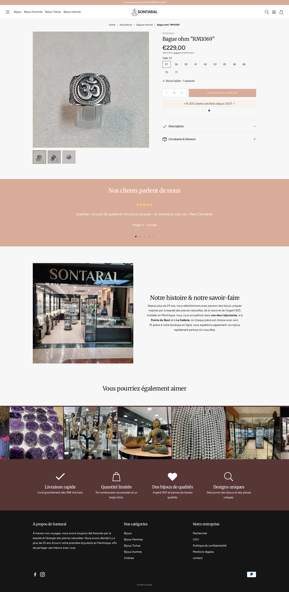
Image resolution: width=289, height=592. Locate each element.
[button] (7, 12)
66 (234, 64)
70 (166, 72)
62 (205, 64)
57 (166, 64)
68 (244, 64)
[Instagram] (42, 574)
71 (176, 72)
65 (224, 64)
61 (196, 64)
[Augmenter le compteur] (182, 93)
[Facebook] (35, 574)
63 (215, 64)
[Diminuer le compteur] (167, 93)
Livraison (177, 53)
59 (185, 64)
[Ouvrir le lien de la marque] (59, 433)
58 (176, 64)
